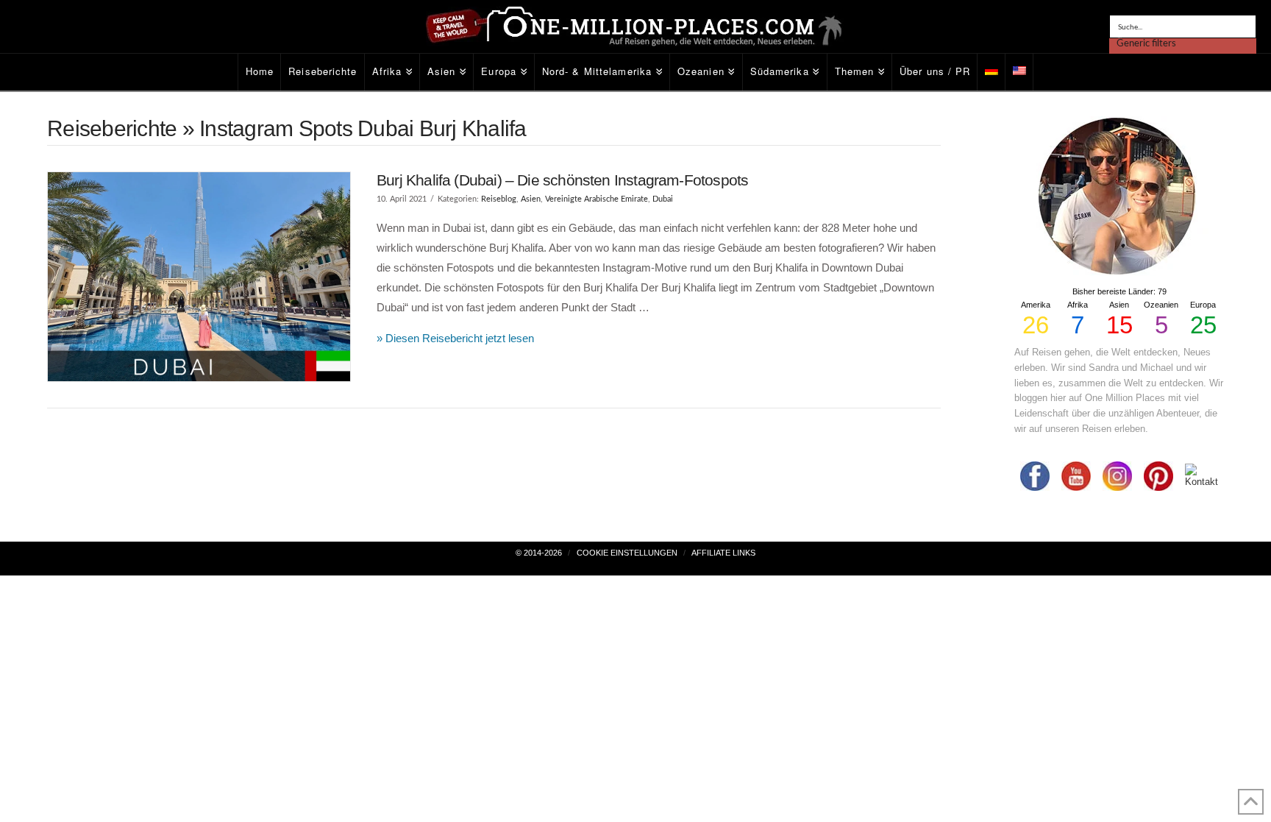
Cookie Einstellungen (627, 552)
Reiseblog (498, 199)
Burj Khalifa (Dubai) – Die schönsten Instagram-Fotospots (562, 179)
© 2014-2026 (539, 552)
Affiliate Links (723, 552)
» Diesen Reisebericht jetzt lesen (455, 338)
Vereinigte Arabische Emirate (596, 199)
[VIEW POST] (199, 276)
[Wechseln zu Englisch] (1019, 72)
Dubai (662, 199)
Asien (531, 199)
